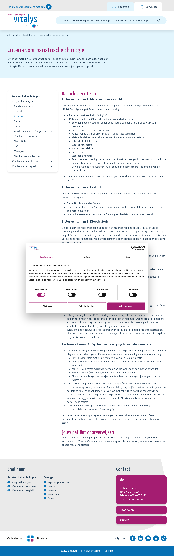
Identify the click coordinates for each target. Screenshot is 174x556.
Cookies (109, 550)
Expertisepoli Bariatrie (59, 482)
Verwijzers (151, 6)
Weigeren (47, 306)
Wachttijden (21, 141)
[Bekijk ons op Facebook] (133, 538)
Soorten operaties (24, 106)
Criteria (18, 116)
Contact (51, 498)
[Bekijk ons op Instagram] (156, 538)
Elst (122, 479)
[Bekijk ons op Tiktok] (164, 538)
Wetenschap (103, 20)
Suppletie (19, 121)
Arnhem (124, 520)
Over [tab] (127, 257)
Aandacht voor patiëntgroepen (31, 131)
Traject (18, 111)
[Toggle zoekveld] (159, 20)
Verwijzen (19, 151)
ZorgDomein (150, 437)
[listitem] (8, 35)
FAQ (16, 146)
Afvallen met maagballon (25, 166)
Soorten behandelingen (26, 96)
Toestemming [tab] (46, 257)
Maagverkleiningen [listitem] (48, 35)
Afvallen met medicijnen (25, 161)
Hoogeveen (127, 509)
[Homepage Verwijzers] (24, 20)
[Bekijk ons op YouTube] (148, 538)
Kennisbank (53, 494)
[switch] (72, 295)
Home (65, 20)
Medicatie (19, 126)
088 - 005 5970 (138, 495)
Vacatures (52, 490)
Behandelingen (81, 20)
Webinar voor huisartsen (27, 156)
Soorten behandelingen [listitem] (24, 35)
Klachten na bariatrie (26, 136)
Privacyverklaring (90, 550)
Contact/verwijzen (140, 20)
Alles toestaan (126, 306)
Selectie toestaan (87, 306)
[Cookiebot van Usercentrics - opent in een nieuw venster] (133, 248)
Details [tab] (87, 257)
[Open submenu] (51, 100)
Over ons (118, 20)
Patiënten (123, 6)
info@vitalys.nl (136, 499)
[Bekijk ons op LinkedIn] (140, 538)
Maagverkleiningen (22, 101)
